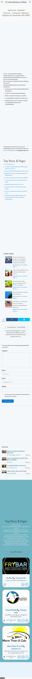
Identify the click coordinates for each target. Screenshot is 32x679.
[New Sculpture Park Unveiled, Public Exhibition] (8, 295)
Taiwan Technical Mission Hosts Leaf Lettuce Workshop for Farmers (20, 271)
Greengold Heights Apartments (16, 465)
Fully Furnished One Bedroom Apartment (16, 452)
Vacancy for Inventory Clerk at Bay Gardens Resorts (16, 539)
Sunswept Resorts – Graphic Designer (16, 327)
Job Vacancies (21, 10)
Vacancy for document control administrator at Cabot (16, 536)
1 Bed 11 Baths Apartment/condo (16, 471)
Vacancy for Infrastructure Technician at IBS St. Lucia (16, 541)
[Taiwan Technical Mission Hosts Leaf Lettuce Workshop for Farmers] (8, 273)
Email (4, 378)
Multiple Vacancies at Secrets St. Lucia (14, 184)
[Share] (12, 319)
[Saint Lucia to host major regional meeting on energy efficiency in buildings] (8, 284)
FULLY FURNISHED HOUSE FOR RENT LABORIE (17, 459)
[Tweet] (24, 319)
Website (4, 386)
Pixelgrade (27, 672)
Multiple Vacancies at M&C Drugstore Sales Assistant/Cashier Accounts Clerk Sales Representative (15, 197)
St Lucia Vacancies (9, 164)
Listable (21, 672)
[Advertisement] (16, 50)
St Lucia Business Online (16, 2)
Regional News (16, 265)
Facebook (14, 670)
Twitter (20, 670)
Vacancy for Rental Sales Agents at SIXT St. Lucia (17, 171)
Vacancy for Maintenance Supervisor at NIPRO (16, 177)
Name (4, 370)
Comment (5, 351)
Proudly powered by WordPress (9, 672)
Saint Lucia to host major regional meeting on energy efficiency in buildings (19, 283)
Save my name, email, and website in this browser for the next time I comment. (17, 395)
